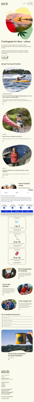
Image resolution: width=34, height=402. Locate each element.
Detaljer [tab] (17, 192)
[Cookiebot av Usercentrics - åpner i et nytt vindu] (29, 190)
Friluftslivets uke (6, 317)
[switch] (13, 208)
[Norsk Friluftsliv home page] (4, 3)
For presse (3, 383)
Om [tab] (28, 192)
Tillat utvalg (17, 211)
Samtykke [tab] (5, 192)
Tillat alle (27, 211)
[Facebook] (2, 398)
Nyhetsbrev (3, 386)
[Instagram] (8, 398)
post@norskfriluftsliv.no (5, 378)
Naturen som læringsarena (8, 320)
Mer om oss (4, 56)
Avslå (6, 211)
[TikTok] (6, 398)
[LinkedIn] (4, 398)
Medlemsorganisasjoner (5, 382)
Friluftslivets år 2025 (7, 325)
